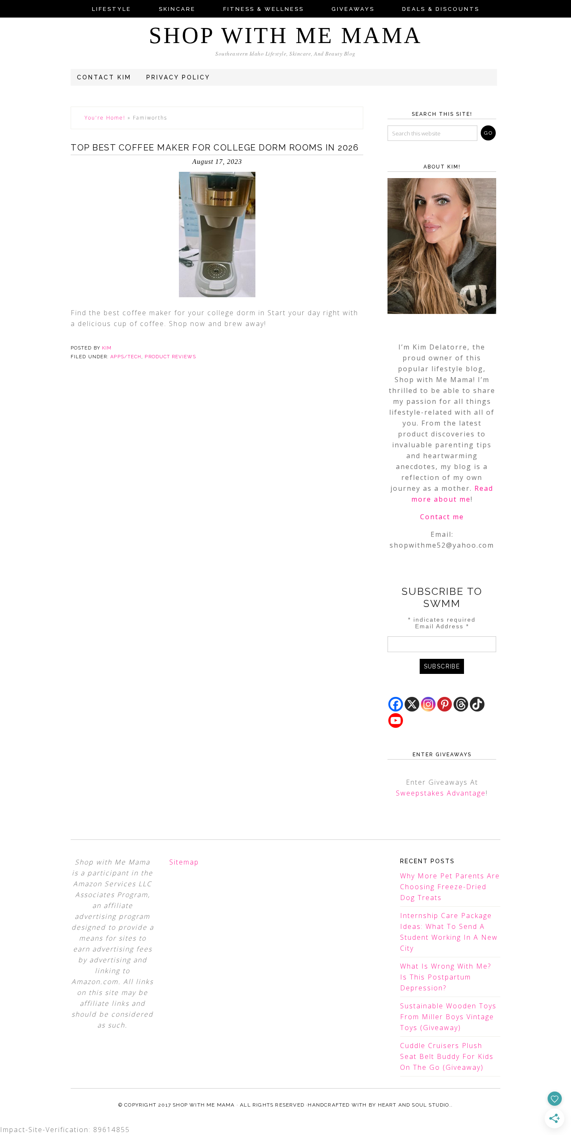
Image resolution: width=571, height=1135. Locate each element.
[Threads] (461, 704)
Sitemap (184, 862)
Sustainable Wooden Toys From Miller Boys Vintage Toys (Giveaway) (448, 1016)
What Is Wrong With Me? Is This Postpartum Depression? (445, 977)
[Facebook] (395, 704)
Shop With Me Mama (285, 35)
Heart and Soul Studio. (414, 1105)
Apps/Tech (125, 357)
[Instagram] (428, 704)
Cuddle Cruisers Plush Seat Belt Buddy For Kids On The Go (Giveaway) (447, 1056)
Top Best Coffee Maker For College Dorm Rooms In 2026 (215, 148)
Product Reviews (170, 357)
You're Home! (104, 117)
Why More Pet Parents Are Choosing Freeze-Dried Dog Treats (450, 886)
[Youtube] (395, 720)
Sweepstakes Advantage (441, 793)
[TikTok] (477, 704)
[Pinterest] (444, 704)
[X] (412, 704)
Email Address (442, 626)
